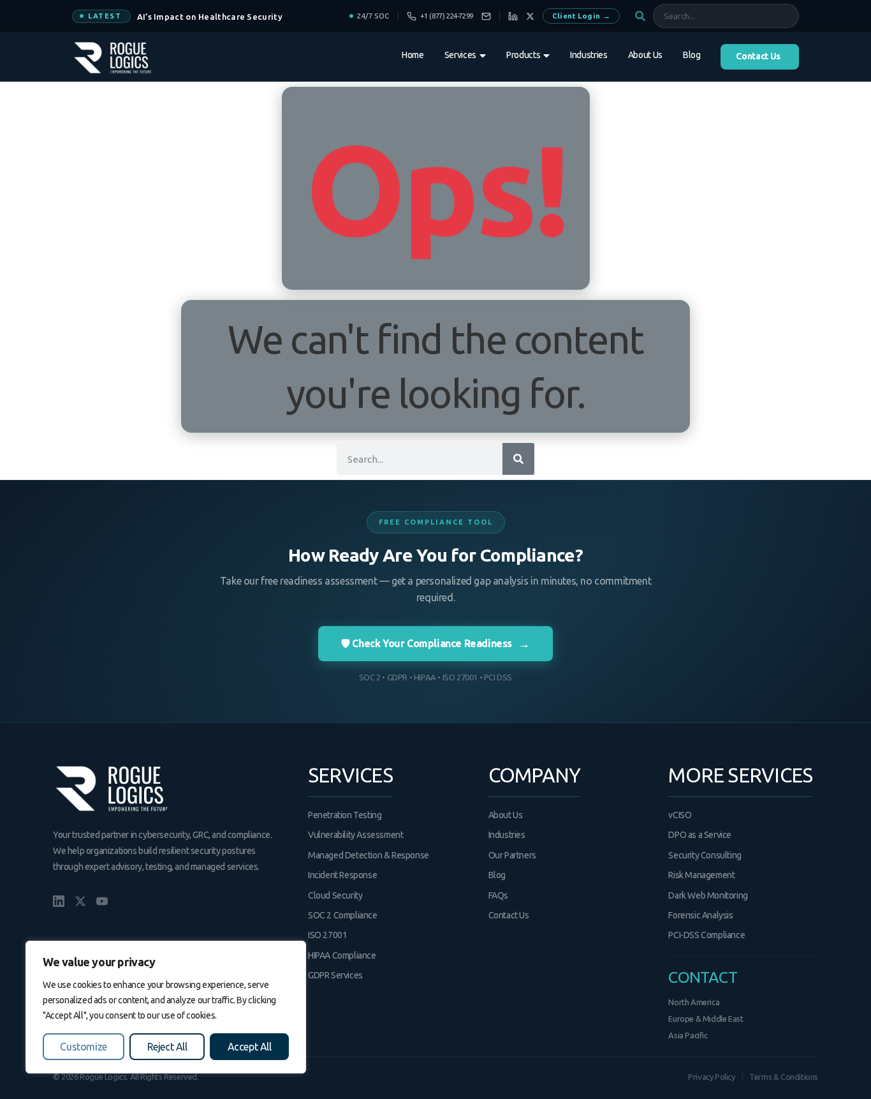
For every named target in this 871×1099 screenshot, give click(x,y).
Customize (83, 1046)
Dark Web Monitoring (707, 895)
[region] (166, 1007)
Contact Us (508, 915)
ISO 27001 (327, 935)
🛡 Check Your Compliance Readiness (435, 643)
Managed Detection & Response (368, 855)
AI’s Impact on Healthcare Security (209, 16)
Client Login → (581, 15)
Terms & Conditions (783, 1076)
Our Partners (512, 855)
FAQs (498, 895)
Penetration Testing (344, 815)
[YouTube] (102, 901)
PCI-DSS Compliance (706, 935)
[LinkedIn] (513, 16)
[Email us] (486, 16)
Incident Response (342, 875)
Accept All (250, 1046)
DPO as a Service (699, 835)
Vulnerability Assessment (355, 835)
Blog (497, 875)
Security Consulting (704, 855)
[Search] (518, 459)
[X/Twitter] (80, 901)
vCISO (679, 815)
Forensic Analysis (700, 915)
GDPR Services (335, 975)
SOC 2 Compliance (342, 915)
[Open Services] (482, 55)
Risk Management (701, 875)
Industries (506, 835)
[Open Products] (546, 55)
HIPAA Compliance (342, 955)
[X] (530, 16)
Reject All (167, 1046)
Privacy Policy (711, 1076)
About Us (505, 815)
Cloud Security (335, 895)
